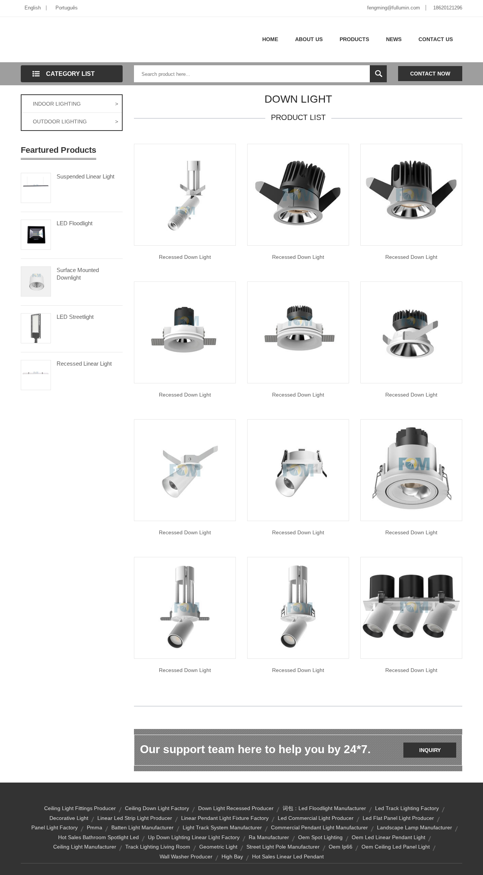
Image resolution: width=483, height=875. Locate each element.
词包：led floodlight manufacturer (324, 808)
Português (66, 8)
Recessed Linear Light (84, 363)
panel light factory (54, 827)
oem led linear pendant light (388, 837)
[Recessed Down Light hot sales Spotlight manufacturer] (184, 470)
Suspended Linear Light (85, 176)
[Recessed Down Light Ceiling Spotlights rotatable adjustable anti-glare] (411, 332)
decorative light (68, 818)
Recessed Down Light (185, 257)
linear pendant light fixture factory (225, 818)
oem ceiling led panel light (395, 847)
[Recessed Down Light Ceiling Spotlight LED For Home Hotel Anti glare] (411, 607)
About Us (309, 39)
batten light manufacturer (142, 827)
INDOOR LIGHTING (75, 104)
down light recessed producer (236, 808)
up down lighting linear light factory (194, 837)
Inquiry (430, 750)
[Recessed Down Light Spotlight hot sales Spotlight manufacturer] (184, 194)
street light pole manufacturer (283, 847)
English (33, 8)
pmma (94, 827)
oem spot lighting (320, 837)
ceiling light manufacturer (84, 847)
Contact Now (430, 74)
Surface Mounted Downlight (78, 274)
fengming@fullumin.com (393, 8)
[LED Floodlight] (36, 234)
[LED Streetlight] (36, 327)
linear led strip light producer (134, 818)
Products (354, 39)
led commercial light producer (316, 818)
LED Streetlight (75, 317)
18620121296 (447, 8)
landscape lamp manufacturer (414, 827)
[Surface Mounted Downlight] (36, 281)
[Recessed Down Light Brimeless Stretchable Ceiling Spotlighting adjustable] (298, 607)
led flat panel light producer (398, 818)
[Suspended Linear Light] (36, 187)
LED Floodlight (74, 223)
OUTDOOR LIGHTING (75, 121)
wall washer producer (186, 856)
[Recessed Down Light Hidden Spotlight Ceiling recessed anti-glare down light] (184, 332)
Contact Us (435, 39)
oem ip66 (340, 847)
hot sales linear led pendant (288, 856)
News (393, 39)
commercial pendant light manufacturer (319, 827)
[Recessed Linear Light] (36, 374)
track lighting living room (157, 847)
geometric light (218, 847)
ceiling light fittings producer (80, 808)
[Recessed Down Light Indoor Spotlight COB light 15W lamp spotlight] (411, 470)
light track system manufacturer (222, 827)
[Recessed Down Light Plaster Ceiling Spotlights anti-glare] (298, 332)
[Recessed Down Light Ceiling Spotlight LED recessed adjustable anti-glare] (411, 194)
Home (270, 39)
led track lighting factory (407, 808)
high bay (232, 856)
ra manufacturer (269, 837)
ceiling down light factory (157, 808)
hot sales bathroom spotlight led (98, 837)
